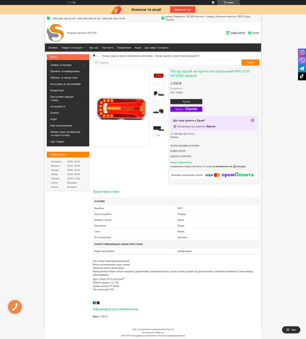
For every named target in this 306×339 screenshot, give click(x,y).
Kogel (53, 119)
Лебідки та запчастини (63, 77)
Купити (186, 101)
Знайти (250, 62)
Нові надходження (61, 125)
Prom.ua (170, 329)
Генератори (57, 90)
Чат (294, 329)
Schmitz (54, 112)
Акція (138, 47)
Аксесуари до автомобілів (65, 84)
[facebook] (94, 303)
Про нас (93, 47)
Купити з (180, 109)
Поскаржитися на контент (144, 335)
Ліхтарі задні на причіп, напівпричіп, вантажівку (127, 55)
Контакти (107, 47)
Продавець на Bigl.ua (153, 332)
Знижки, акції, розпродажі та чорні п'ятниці (65, 133)
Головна (53, 47)
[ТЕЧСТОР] (55, 33)
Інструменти (57, 106)
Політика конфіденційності (171, 335)
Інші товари (57, 141)
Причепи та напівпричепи (65, 71)
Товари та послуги (71, 47)
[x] (98, 303)
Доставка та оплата (156, 47)
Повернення (124, 47)
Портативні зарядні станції (61, 98)
